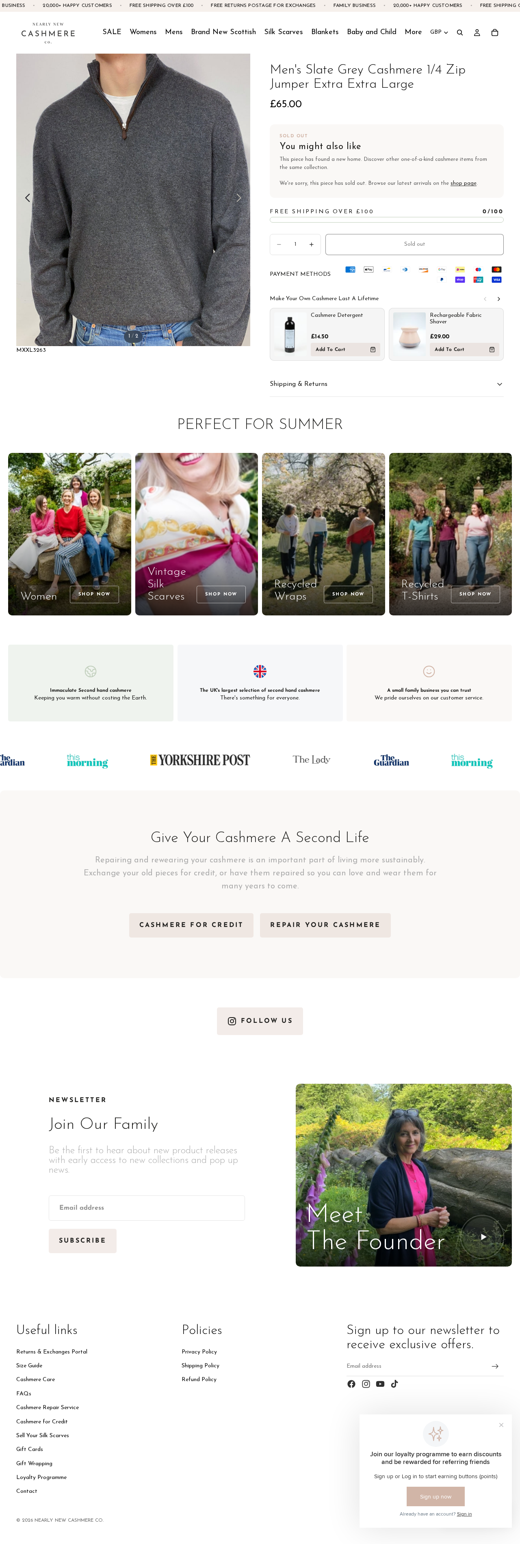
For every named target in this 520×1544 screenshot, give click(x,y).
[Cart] (495, 32)
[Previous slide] (25, 200)
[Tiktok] (394, 1384)
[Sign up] (495, 1366)
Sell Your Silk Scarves (42, 1436)
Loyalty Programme (41, 1478)
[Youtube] (380, 1384)
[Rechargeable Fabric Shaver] (409, 334)
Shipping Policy (200, 1366)
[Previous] (485, 299)
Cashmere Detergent (337, 315)
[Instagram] (366, 1384)
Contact (26, 1492)
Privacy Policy (199, 1352)
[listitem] (413, 32)
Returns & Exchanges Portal (51, 1352)
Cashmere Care (35, 1380)
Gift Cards (29, 1450)
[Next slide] (241, 200)
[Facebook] (351, 1384)
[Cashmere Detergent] (290, 334)
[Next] (499, 299)
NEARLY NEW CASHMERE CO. (69, 1520)
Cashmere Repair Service (47, 1408)
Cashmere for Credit (42, 1422)
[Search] (460, 32)
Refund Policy (199, 1380)
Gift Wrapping (34, 1464)
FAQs (23, 1394)
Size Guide (29, 1366)
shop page (464, 183)
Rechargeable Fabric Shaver (456, 318)
